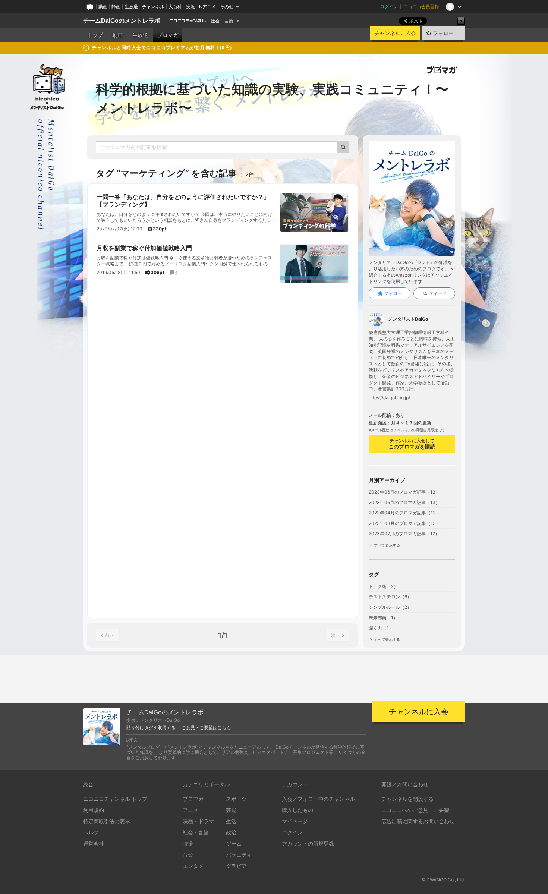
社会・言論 (222, 20)
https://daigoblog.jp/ (389, 397)
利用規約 (93, 810)
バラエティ (239, 854)
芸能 (231, 810)
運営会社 (93, 843)
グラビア (236, 866)
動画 (102, 6)
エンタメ (193, 866)
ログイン (389, 6)
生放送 (131, 6)
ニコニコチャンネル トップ (115, 799)
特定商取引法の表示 (106, 821)
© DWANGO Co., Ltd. (443, 879)
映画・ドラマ (198, 821)
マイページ (295, 821)
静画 (115, 6)
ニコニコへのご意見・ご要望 (415, 810)
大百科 (175, 6)
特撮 (188, 843)
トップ (95, 35)
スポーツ (236, 799)
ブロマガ (167, 35)
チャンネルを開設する (407, 799)
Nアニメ (207, 6)
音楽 (188, 854)
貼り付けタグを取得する (151, 727)
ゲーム (234, 843)
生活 (231, 821)
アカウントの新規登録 (308, 843)
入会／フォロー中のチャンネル (318, 799)
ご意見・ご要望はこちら (206, 727)
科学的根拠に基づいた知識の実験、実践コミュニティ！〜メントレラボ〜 (272, 98)
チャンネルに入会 (395, 33)
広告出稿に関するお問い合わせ (417, 821)
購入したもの (297, 810)
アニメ (190, 810)
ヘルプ (91, 832)
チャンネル (153, 6)
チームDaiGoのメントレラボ (121, 21)
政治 (231, 832)
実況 (190, 6)
